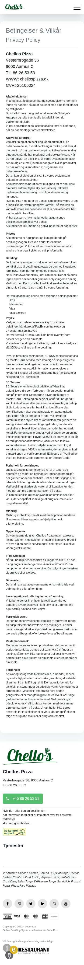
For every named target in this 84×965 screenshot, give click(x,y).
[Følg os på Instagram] (19, 903)
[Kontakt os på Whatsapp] (54, 903)
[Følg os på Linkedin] (42, 903)
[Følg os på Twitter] (30, 903)
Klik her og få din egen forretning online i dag (27, 941)
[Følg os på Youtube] (65, 903)
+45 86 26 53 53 (25, 799)
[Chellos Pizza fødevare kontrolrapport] (14, 833)
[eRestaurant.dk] (26, 951)
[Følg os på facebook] (7, 903)
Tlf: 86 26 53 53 (14, 785)
